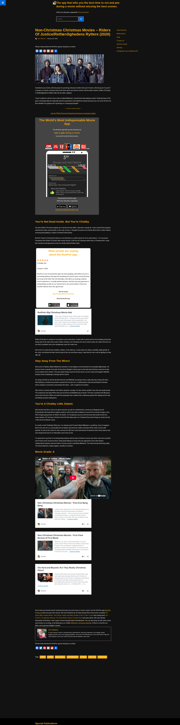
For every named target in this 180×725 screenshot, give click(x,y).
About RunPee (122, 30)
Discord (82, 623)
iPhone (80, 12)
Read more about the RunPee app (67, 210)
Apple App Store (57, 293)
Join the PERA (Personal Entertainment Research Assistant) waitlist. (73, 113)
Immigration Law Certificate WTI (127, 51)
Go (81, 19)
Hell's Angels (60, 657)
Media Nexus (121, 33)
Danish (43, 657)
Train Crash (102, 657)
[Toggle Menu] (3, 2)
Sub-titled (92, 657)
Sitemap (119, 47)
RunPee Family (122, 44)
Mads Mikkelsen (72, 657)
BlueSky (89, 623)
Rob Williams (41, 38)
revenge (83, 657)
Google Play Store (68, 293)
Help (118, 37)
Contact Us (120, 40)
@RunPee (74, 623)
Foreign (50, 657)
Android (86, 12)
